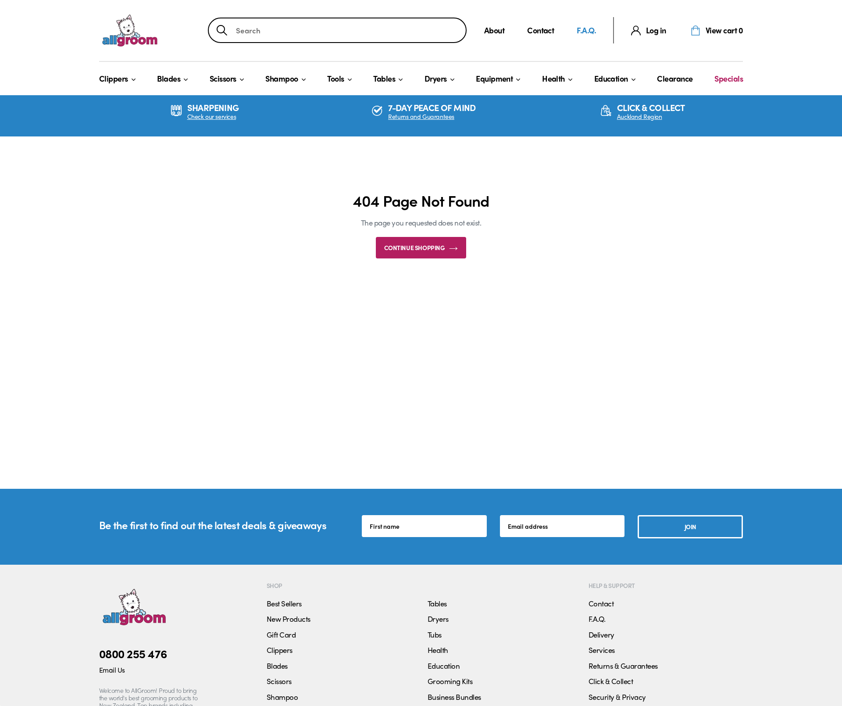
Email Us (112, 670)
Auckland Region (639, 116)
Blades (168, 78)
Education (611, 78)
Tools (335, 78)
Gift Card (281, 634)
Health (553, 78)
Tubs (435, 634)
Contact (540, 30)
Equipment (494, 78)
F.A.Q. (586, 30)
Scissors (223, 78)
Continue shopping (414, 247)
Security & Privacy (617, 697)
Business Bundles (454, 697)
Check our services (211, 116)
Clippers (113, 78)
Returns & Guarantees (623, 665)
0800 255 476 (133, 653)
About (494, 30)
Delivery (601, 634)
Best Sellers (284, 603)
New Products (288, 618)
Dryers (436, 78)
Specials (728, 78)
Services (602, 650)
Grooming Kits (450, 681)
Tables (384, 78)
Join (690, 526)
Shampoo (281, 78)
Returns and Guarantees (421, 116)
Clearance (674, 78)
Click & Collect (611, 681)
